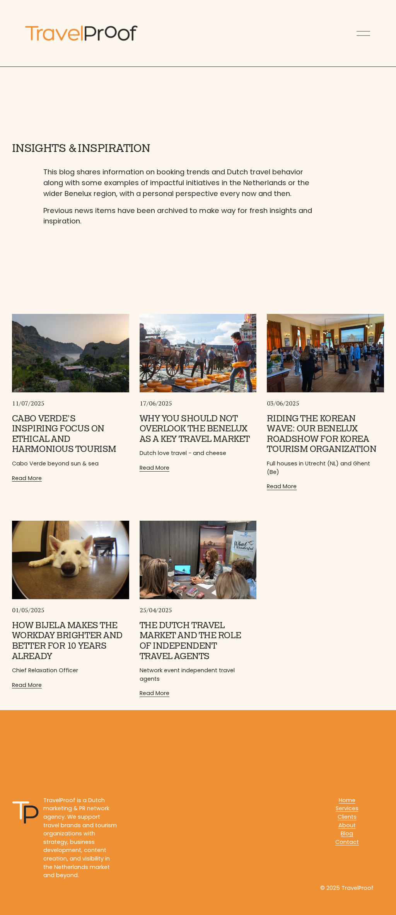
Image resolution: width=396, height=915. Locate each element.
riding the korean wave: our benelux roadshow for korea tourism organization (321, 434)
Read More (27, 478)
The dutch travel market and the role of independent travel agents (190, 640)
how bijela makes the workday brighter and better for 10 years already (67, 640)
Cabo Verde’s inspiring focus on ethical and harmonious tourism (64, 434)
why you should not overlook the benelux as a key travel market (195, 428)
